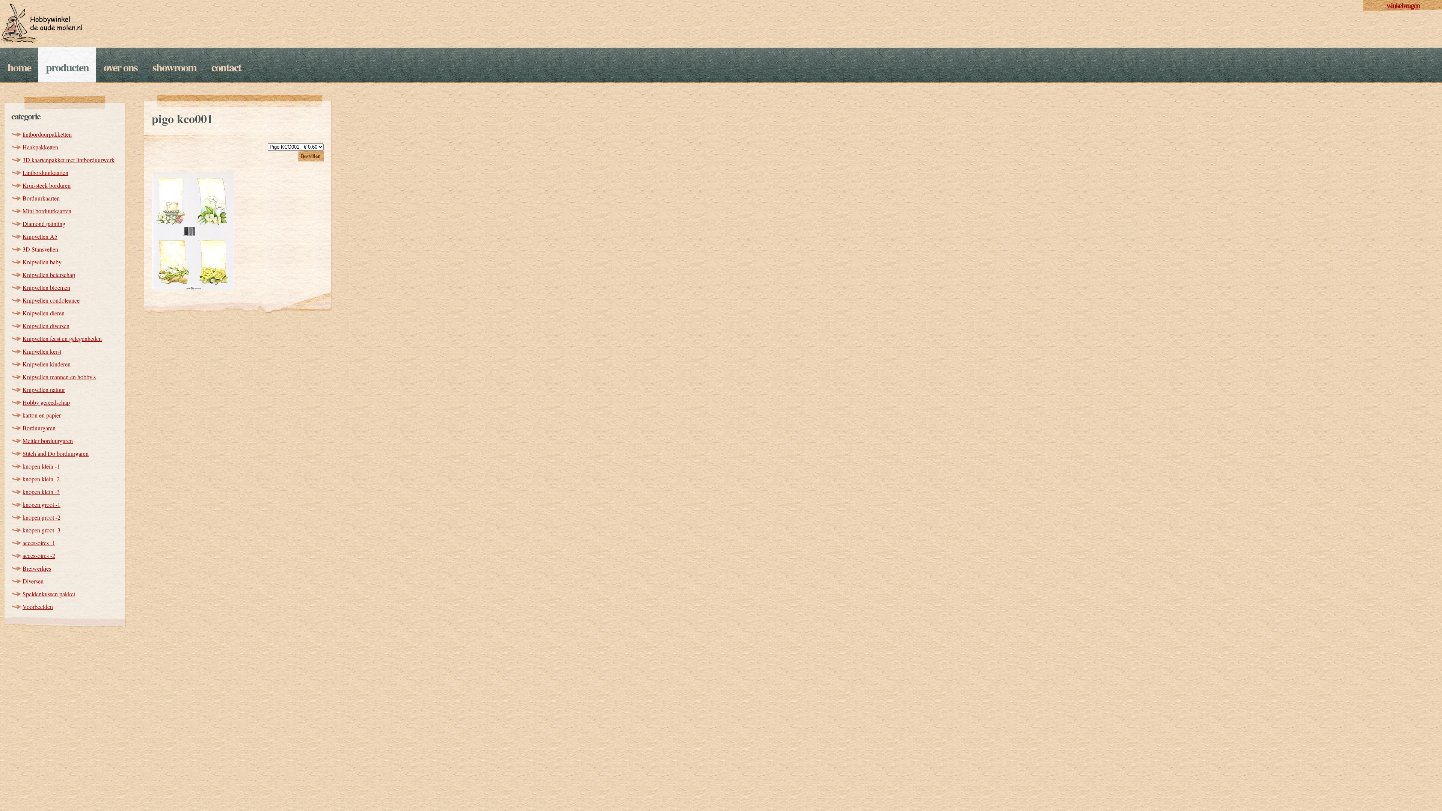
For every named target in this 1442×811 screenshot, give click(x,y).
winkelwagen (1402, 5)
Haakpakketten (40, 147)
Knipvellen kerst (42, 351)
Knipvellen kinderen (47, 364)
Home (19, 67)
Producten (67, 67)
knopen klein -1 (41, 466)
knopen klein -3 (41, 492)
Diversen (33, 581)
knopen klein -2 (41, 479)
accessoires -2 (39, 555)
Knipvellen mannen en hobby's (59, 377)
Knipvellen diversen (46, 326)
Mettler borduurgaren (48, 441)
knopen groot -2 (41, 517)
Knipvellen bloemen (46, 287)
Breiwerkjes (37, 568)
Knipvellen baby (42, 262)
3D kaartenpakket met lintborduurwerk (69, 160)
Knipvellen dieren (44, 313)
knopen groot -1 (41, 504)
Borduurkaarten (41, 198)
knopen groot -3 (41, 530)
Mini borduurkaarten (47, 211)
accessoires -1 (39, 543)
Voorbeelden (38, 607)
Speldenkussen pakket (49, 594)
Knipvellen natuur (44, 389)
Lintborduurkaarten (45, 172)
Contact (226, 67)
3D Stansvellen (40, 249)
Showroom (174, 67)
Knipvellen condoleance (51, 300)
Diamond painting (44, 224)
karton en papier (42, 415)
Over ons (120, 67)
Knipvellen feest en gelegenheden (62, 338)
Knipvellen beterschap (49, 275)
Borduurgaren (39, 428)
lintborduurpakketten (47, 134)
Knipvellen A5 (40, 236)
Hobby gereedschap (46, 402)
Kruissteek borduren (47, 185)
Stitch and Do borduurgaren (56, 453)
